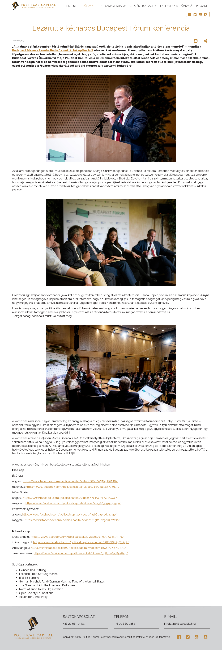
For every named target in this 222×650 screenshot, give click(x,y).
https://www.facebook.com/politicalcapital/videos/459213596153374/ (77, 536)
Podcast (201, 6)
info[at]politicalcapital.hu (180, 623)
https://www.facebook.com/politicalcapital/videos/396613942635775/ (69, 514)
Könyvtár (187, 6)
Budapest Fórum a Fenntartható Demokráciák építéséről (52, 50)
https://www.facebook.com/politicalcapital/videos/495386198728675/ (72, 486)
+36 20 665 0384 (74, 623)
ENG (74, 6)
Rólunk (88, 6)
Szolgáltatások (115, 6)
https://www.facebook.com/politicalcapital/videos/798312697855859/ (81, 553)
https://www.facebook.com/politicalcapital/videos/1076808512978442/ (81, 542)
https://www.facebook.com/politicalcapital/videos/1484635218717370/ (78, 548)
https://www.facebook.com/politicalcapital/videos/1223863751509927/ (73, 503)
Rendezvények (168, 6)
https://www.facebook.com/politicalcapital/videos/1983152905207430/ (72, 520)
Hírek (99, 6)
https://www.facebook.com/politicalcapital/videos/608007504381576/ (70, 481)
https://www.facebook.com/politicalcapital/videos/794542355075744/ (70, 498)
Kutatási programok (142, 6)
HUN (67, 6)
